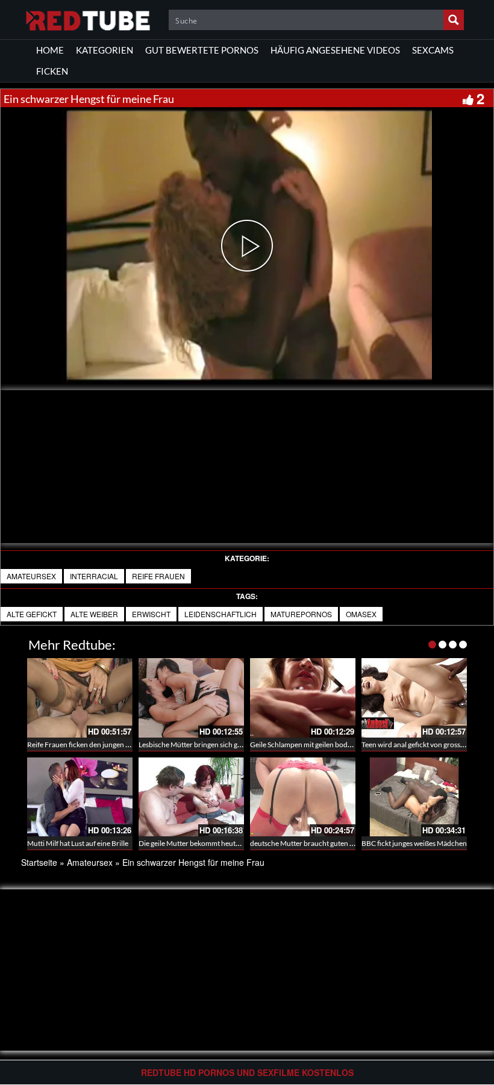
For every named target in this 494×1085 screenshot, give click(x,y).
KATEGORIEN (104, 50)
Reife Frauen (158, 576)
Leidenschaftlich (220, 614)
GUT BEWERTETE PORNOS (201, 50)
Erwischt (151, 614)
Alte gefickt (32, 614)
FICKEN (52, 71)
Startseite (39, 862)
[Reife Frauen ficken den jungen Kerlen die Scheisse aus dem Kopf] (80, 697)
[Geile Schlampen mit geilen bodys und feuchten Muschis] (302, 697)
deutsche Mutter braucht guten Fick (306, 843)
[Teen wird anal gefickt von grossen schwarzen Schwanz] (414, 697)
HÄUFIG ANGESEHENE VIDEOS (335, 50)
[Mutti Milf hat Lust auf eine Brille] (80, 796)
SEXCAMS (433, 50)
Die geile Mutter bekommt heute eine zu (201, 843)
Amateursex (31, 576)
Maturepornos (301, 614)
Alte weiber (94, 614)
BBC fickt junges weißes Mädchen (414, 843)
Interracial (94, 576)
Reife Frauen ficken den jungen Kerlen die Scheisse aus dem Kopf (128, 744)
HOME (50, 50)
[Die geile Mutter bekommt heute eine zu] (191, 796)
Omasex (361, 614)
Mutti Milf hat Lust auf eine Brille (77, 843)
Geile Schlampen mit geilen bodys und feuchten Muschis (337, 744)
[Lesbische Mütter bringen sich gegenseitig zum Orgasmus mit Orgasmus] (191, 697)
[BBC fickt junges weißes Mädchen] (414, 796)
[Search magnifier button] (453, 20)
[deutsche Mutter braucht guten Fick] (302, 796)
